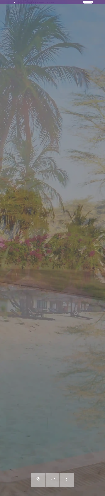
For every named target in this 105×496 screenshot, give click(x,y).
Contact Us (51, 2)
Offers (47, 2)
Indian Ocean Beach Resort (29, 2)
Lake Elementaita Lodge (40, 2)
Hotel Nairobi (20, 2)
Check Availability (88, 2)
